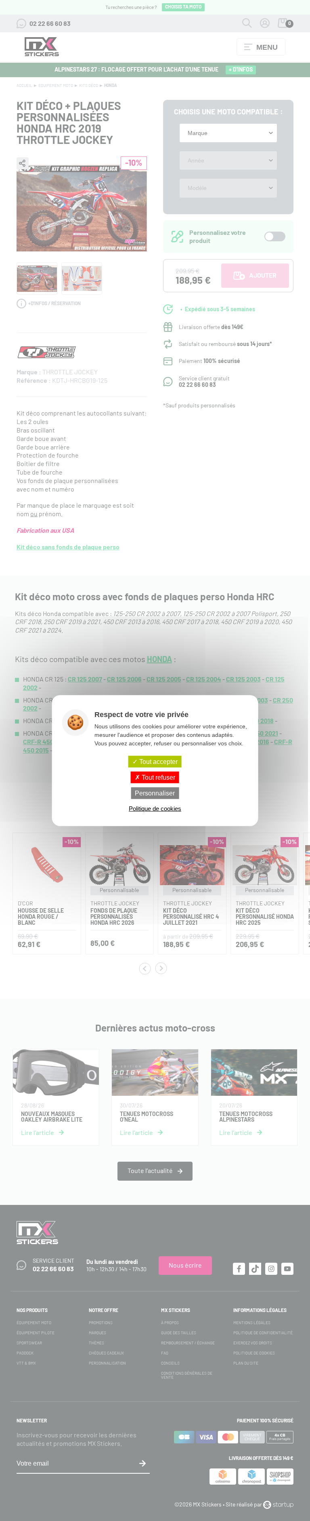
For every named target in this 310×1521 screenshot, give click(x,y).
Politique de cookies (155, 808)
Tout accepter (158, 761)
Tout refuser (157, 777)
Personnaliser (155, 793)
